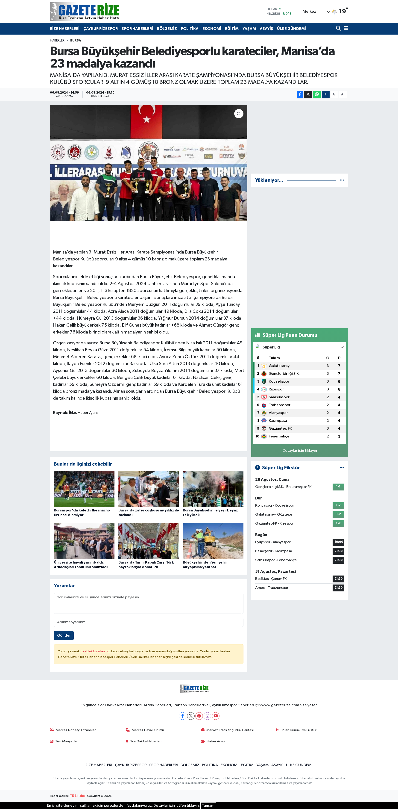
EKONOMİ (211, 29)
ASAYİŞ (266, 29)
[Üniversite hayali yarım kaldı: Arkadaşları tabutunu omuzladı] (84, 541)
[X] (191, 716)
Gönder (64, 636)
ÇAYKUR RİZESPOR (100, 29)
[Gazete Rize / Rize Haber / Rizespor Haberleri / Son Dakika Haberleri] (96, 11)
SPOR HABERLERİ (137, 29)
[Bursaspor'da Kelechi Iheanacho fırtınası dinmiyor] (84, 489)
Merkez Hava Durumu (148, 730)
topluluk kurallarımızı (95, 651)
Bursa (75, 40)
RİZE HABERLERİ (64, 29)
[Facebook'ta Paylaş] (300, 94)
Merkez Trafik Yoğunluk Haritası (230, 730)
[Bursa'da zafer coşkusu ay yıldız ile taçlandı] (148, 489)
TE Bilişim (77, 795)
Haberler (57, 40)
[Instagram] (207, 716)
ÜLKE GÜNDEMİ (291, 29)
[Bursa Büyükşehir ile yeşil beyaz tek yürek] (213, 489)
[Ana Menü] (345, 29)
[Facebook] (182, 716)
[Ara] (339, 29)
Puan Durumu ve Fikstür (299, 730)
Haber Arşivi (216, 741)
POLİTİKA (190, 29)
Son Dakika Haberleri (145, 741)
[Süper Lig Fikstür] (342, 468)
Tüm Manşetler (66, 741)
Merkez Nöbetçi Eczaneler (76, 730)
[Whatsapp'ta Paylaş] (317, 94)
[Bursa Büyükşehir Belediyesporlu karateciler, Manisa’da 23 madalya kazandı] (148, 163)
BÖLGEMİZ (167, 29)
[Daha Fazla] (326, 94)
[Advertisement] (299, 137)
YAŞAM (249, 29)
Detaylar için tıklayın (300, 451)
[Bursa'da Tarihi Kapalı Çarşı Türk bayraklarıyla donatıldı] (148, 541)
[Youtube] (215, 716)
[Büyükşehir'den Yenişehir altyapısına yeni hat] (213, 541)
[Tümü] (342, 180)
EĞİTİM (232, 29)
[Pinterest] (199, 716)
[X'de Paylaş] (308, 94)
